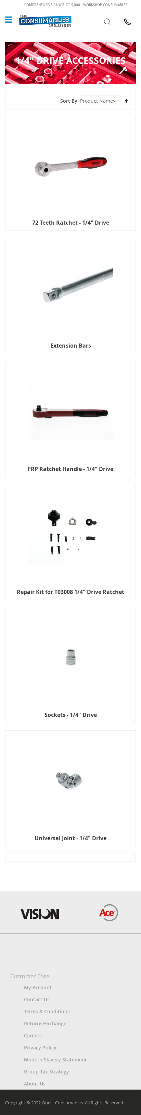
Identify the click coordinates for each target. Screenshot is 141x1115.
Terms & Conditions (47, 1011)
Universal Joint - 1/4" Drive (70, 838)
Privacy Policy (40, 1047)
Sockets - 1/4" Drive (70, 715)
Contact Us (37, 999)
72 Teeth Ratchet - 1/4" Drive (70, 222)
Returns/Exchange (45, 1023)
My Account (38, 987)
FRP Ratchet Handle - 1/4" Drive (70, 469)
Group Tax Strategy (46, 1071)
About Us (35, 1083)
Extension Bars (70, 345)
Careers (33, 1035)
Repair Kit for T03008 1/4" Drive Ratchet (70, 592)
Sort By (68, 101)
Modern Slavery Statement (55, 1059)
